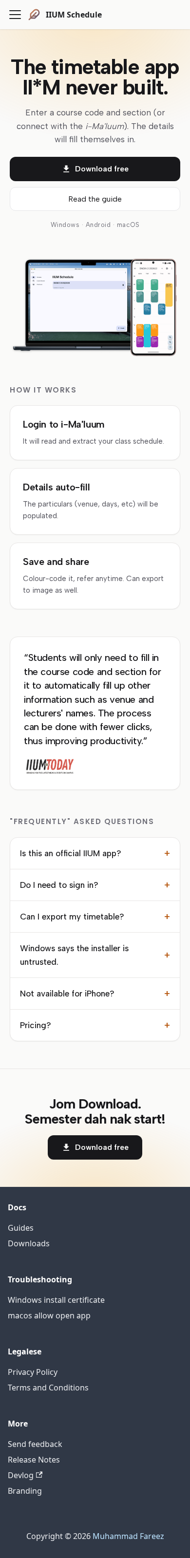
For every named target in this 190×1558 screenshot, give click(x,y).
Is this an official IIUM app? (95, 853)
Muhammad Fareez (128, 1536)
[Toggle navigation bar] (15, 14)
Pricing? (95, 1025)
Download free (102, 168)
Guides (21, 1227)
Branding (25, 1490)
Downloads (29, 1243)
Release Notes (34, 1459)
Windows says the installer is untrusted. (95, 955)
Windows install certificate (56, 1300)
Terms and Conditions (48, 1387)
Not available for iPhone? (95, 993)
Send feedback (35, 1444)
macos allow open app (49, 1315)
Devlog (21, 1475)
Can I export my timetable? (95, 916)
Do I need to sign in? (95, 885)
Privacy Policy (32, 1372)
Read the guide (95, 199)
